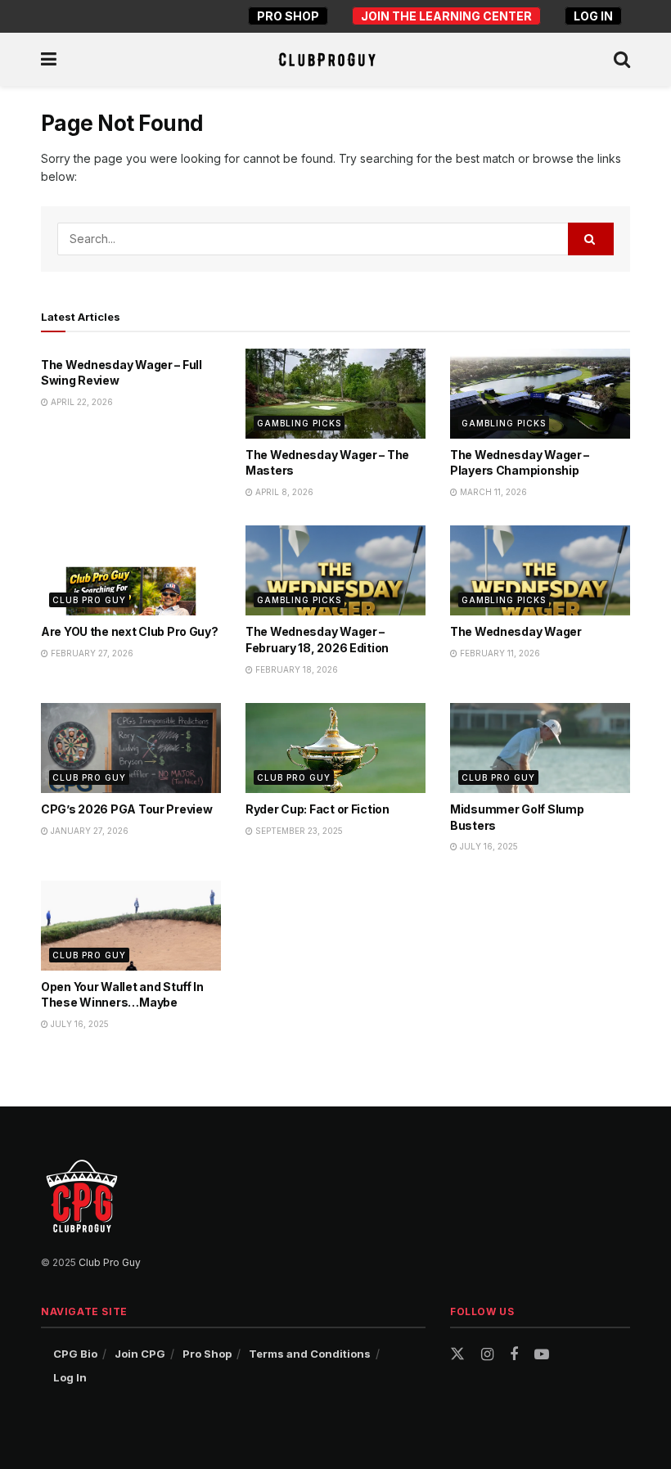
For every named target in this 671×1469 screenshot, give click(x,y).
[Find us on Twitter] (457, 1354)
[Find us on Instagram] (487, 1354)
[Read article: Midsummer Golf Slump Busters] (540, 748)
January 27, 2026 (88, 831)
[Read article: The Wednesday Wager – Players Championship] (540, 394)
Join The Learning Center (446, 16)
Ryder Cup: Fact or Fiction (317, 809)
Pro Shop (288, 16)
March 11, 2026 (492, 492)
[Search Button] (622, 59)
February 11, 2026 (498, 653)
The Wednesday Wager (516, 631)
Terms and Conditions (310, 1353)
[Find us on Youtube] (541, 1354)
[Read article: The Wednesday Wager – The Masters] (335, 394)
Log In (593, 16)
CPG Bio (75, 1353)
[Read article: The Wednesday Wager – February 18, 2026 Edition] (335, 570)
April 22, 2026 (80, 402)
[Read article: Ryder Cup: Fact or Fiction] (335, 748)
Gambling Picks (299, 423)
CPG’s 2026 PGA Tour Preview (126, 809)
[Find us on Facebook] (514, 1354)
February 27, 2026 (90, 653)
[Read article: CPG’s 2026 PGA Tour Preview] (131, 748)
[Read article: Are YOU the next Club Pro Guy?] (131, 570)
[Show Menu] (48, 59)
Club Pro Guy (89, 600)
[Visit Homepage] (327, 59)
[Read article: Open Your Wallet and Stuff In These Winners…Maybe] (131, 926)
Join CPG (140, 1353)
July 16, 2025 (487, 846)
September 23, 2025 (298, 831)
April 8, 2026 (283, 492)
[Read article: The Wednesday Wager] (540, 570)
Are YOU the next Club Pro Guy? (129, 631)
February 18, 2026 (295, 669)
